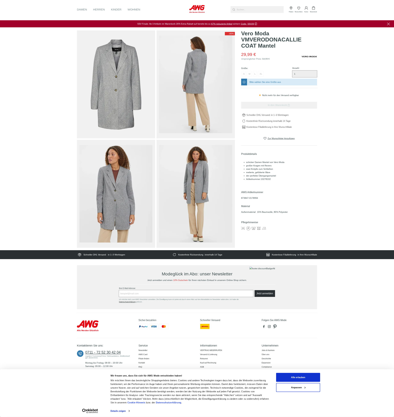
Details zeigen (118, 411)
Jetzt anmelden (264, 293)
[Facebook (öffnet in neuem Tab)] (264, 327)
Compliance (267, 367)
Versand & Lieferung (208, 354)
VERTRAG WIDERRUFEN (211, 350)
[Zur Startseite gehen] (197, 9)
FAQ (140, 367)
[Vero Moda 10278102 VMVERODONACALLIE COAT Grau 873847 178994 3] (116, 194)
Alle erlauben (298, 377)
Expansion (266, 363)
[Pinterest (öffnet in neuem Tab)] (275, 327)
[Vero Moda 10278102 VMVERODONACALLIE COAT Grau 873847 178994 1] (116, 84)
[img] (230, 33)
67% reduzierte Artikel (221, 24)
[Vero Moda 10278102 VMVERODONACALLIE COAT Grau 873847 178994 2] (196, 84)
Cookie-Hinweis (136, 402)
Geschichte (266, 359)
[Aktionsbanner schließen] (388, 24)
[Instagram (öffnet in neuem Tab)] (270, 327)
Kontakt (142, 363)
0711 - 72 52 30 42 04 (103, 352)
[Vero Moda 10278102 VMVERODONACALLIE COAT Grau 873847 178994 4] (196, 194)
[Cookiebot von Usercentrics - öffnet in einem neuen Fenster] (90, 411)
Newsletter (143, 350)
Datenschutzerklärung (168, 402)
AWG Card (143, 354)
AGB (202, 367)
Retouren (204, 359)
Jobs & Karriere (268, 350)
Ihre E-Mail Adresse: (127, 288)
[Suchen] (233, 9)
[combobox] (260, 9)
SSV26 (250, 24)
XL (261, 74)
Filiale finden (144, 359)
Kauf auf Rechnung (208, 363)
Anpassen (296, 387)
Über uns (265, 354)
